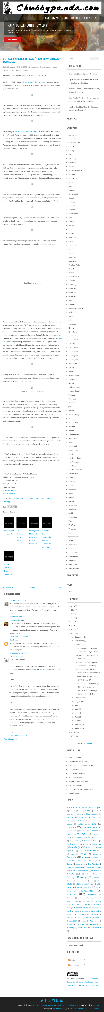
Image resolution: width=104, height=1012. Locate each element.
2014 (73, 614)
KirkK (12, 640)
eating (33, 67)
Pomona (71, 403)
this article (44, 669)
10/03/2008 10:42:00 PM (19, 653)
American (72, 135)
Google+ (41, 498)
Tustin (70, 541)
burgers (71, 174)
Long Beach (73, 351)
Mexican (71, 371)
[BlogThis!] (11, 506)
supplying (72, 509)
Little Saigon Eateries (76, 773)
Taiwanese (72, 517)
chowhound (73, 194)
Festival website (9, 490)
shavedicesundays (17, 600)
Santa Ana (72, 478)
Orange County (74, 391)
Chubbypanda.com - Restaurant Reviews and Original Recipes (56, 1005)
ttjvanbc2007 (73, 537)
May (77, 713)
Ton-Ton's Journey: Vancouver (80, 789)
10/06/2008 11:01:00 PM (19, 736)
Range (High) (73, 414)
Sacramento (73, 450)
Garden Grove (74, 277)
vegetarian (72, 552)
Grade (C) (72, 292)
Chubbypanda (15, 656)
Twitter (30, 498)
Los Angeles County (76, 359)
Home (47, 17)
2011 (73, 621)
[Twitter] (41, 1000)
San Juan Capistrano (76, 470)
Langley (71, 344)
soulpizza (72, 489)
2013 (73, 618)
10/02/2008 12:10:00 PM (19, 636)
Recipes (65, 17)
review (12, 70)
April (77, 717)
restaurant (72, 438)
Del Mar (71, 225)
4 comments (23, 70)
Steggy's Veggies (75, 785)
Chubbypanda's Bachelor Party (80, 765)
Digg (8, 501)
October (78, 644)
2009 (73, 629)
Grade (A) (72, 284)
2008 (73, 633)
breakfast (72, 162)
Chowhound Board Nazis (78, 761)
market (71, 367)
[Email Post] (4, 506)
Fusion (71, 273)
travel (70, 533)
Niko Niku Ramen (75, 777)
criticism (72, 221)
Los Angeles (73, 355)
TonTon (71, 525)
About (97, 17)
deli (70, 229)
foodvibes (72, 261)
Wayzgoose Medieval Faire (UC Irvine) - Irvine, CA (34, 537)
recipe (71, 430)
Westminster (73, 568)
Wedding (72, 560)
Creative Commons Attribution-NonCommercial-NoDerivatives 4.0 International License (83, 981)
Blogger (89, 743)
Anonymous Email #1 (76, 945)
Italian (70, 320)
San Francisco (74, 462)
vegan (70, 548)
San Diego (72, 454)
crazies (71, 217)
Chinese (71, 190)
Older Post (57, 587)
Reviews (55, 17)
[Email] (61, 1000)
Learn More (12, 39)
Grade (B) (72, 288)
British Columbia (75, 170)
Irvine (48, 67)
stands (71, 497)
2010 (73, 625)
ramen (71, 411)
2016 (73, 606)
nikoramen (72, 379)
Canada (71, 182)
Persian (71, 395)
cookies (71, 202)
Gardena (71, 281)
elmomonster (15, 620)
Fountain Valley (74, 265)
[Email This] (8, 506)
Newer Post (8, 587)
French (71, 269)
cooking (71, 206)
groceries (72, 304)
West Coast (72, 564)
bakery (71, 147)
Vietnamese (73, 556)
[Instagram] (53, 1000)
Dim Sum (72, 237)
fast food (71, 253)
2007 (73, 732)
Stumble (52, 498)
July (77, 705)
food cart (72, 257)
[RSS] (57, 1000)
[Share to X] (13, 506)
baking (71, 150)
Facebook (19, 498)
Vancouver (72, 544)
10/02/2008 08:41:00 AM (19, 617)
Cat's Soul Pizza (74, 758)
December (79, 637)
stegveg (71, 501)
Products (75, 17)
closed (71, 198)
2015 (73, 610)
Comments (74, 965)
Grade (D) (72, 296)
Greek (42, 67)
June (77, 709)
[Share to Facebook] (15, 506)
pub (69, 407)
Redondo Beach (74, 434)
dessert (71, 233)
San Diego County (75, 458)
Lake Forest (73, 340)
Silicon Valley (74, 485)
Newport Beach (74, 375)
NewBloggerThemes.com (88, 1008)
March (77, 721)
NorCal (71, 383)
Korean (71, 328)
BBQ (70, 154)
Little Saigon (73, 347)
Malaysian (72, 363)
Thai (70, 521)
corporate (72, 210)
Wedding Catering (75, 793)
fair (37, 67)
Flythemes (57, 1008)
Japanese (72, 324)
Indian (71, 312)
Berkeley (72, 158)
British (71, 166)
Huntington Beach (75, 308)
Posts (72, 960)
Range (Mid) (73, 422)
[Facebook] (45, 1000)
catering (71, 186)
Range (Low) (73, 418)
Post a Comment (10, 739)
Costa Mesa (73, 214)
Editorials (87, 17)
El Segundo (72, 245)
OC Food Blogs (74, 387)
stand (70, 493)
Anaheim (72, 139)
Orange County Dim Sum (78, 781)
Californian (72, 178)
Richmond (72, 446)
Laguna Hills (73, 336)
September (79, 697)
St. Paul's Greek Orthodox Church (25, 132)
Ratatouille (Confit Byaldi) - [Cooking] (83, 74)
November (79, 641)
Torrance (72, 529)
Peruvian (72, 399)
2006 (73, 736)
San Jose (72, 466)
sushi (70, 513)
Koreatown (72, 332)
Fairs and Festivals (75, 769)
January (78, 728)
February (78, 724)
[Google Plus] (49, 1000)
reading (71, 426)
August (78, 701)
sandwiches (73, 474)
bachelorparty (74, 143)
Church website (9, 494)
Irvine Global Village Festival (34, 82)
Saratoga (71, 481)
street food (72, 505)
